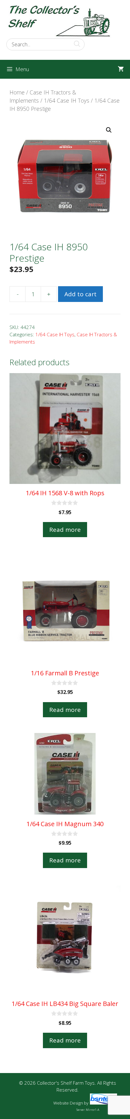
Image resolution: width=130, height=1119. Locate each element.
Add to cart (80, 294)
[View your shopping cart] (120, 69)
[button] (109, 130)
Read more (65, 529)
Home (17, 92)
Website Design (68, 1103)
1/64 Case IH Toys (66, 100)
